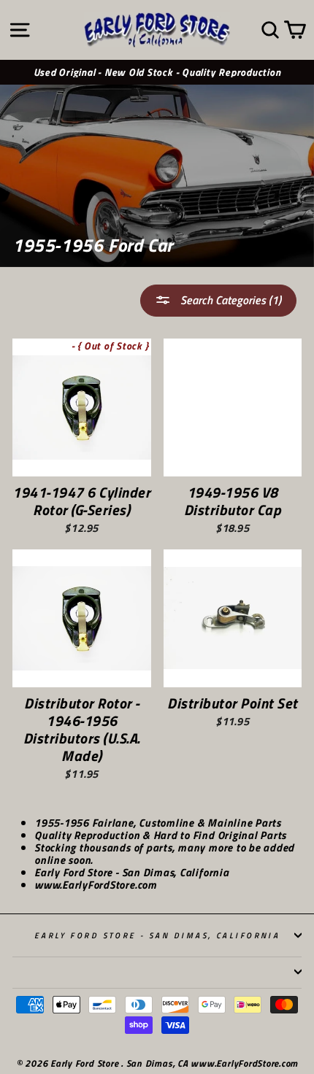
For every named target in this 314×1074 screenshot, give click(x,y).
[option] (157, 72)
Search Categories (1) (229, 300)
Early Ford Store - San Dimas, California (157, 935)
